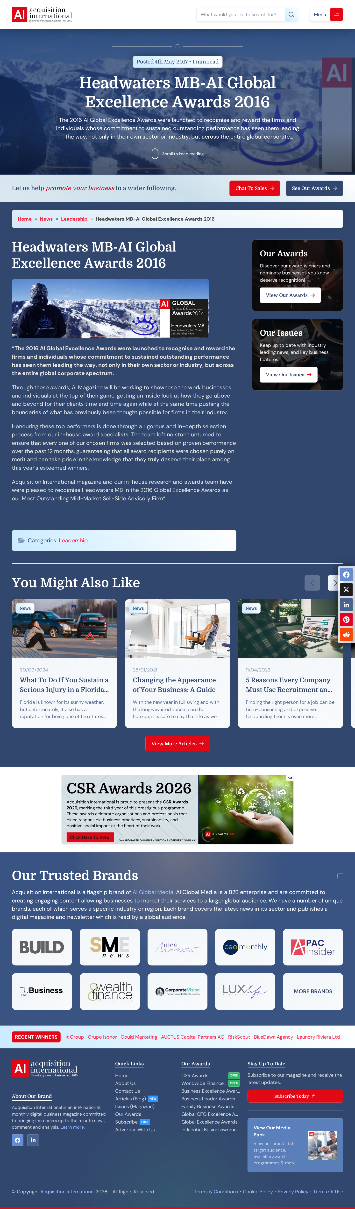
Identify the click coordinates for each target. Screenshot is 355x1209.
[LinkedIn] (346, 604)
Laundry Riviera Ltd (243, 1037)
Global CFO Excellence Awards (210, 1114)
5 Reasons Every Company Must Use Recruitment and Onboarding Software (289, 686)
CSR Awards (194, 1075)
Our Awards (128, 1114)
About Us (125, 1083)
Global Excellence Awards (209, 1122)
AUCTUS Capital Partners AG (117, 1037)
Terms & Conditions (216, 1191)
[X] (346, 589)
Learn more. (72, 1127)
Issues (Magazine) (134, 1106)
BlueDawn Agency (198, 1037)
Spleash (310, 1037)
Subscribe (126, 1122)
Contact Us (127, 1091)
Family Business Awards (207, 1106)
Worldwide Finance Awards (203, 1083)
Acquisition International (67, 1191)
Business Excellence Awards (210, 1091)
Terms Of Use (328, 1191)
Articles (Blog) (130, 1099)
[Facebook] (346, 574)
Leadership (74, 219)
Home (25, 219)
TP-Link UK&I (283, 1037)
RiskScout (164, 1037)
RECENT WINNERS (36, 1037)
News (46, 219)
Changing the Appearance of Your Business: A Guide (174, 685)
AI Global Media (153, 892)
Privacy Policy (293, 1191)
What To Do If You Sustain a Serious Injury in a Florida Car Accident (64, 686)
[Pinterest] (346, 619)
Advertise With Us (135, 1129)
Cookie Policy (258, 1191)
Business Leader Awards (208, 1099)
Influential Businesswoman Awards (210, 1129)
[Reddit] (346, 634)
